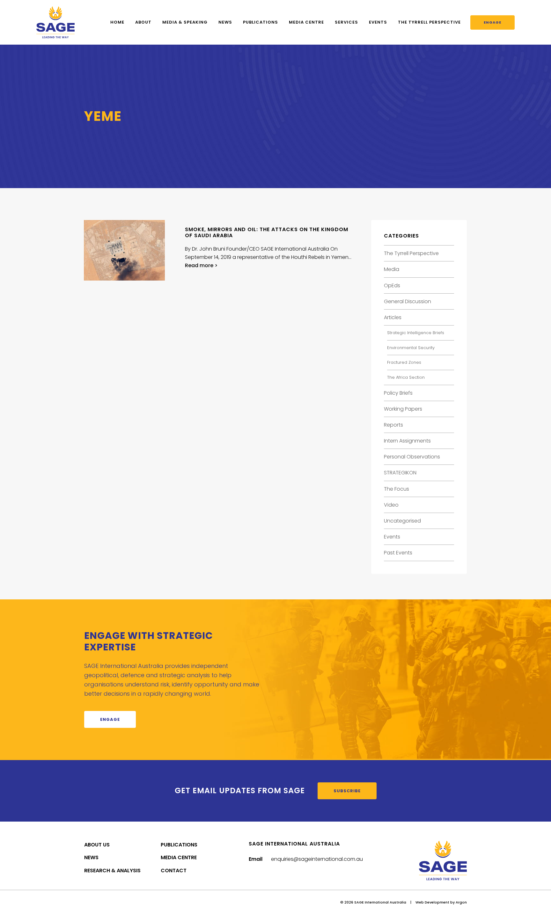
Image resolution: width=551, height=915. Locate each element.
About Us (97, 844)
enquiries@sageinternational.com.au (317, 859)
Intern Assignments (407, 440)
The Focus (396, 489)
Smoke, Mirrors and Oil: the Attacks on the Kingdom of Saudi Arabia (266, 232)
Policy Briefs (398, 393)
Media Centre (306, 22)
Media (391, 269)
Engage (492, 22)
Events (378, 22)
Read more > (201, 265)
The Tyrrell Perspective (429, 22)
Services (346, 22)
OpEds (392, 285)
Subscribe (347, 791)
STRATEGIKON (400, 472)
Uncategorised (402, 520)
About (143, 22)
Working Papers (403, 409)
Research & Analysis (112, 870)
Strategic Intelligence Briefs (415, 333)
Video (391, 505)
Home (117, 22)
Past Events (398, 552)
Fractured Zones (404, 362)
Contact (174, 870)
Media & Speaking (185, 22)
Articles (392, 317)
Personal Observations (412, 456)
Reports (393, 424)
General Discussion (407, 301)
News (225, 22)
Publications (260, 22)
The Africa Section (406, 377)
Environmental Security (411, 348)
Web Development (432, 902)
